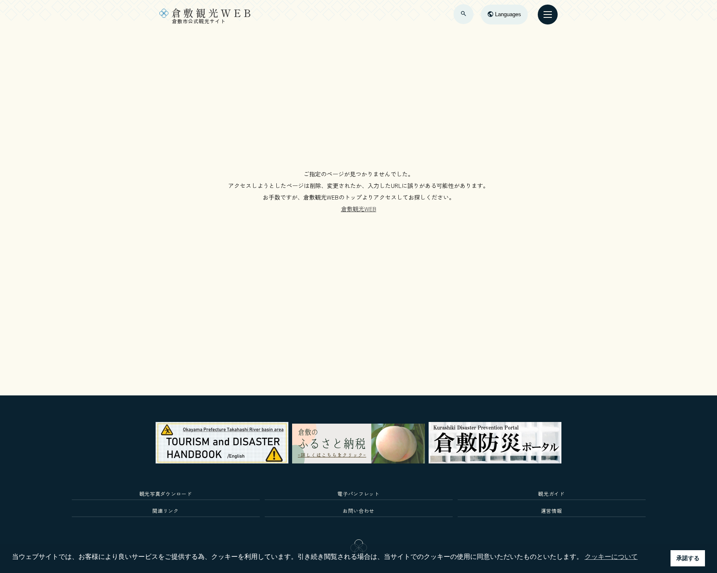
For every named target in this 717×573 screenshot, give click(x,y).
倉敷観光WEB (358, 209)
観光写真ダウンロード (165, 493)
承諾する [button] (688, 558)
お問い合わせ (358, 510)
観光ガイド (551, 493)
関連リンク (165, 510)
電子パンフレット (358, 493)
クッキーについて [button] (611, 556)
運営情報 (551, 510)
